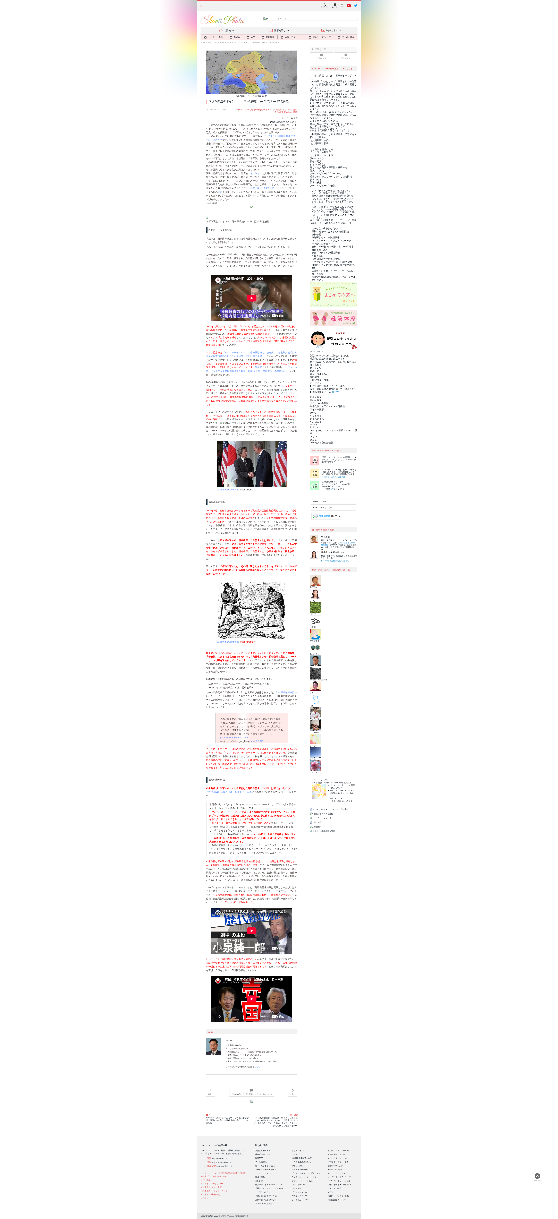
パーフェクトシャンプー (338, 1173)
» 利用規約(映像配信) (210, 1194)
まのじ (313, 412)
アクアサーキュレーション (339, 1185)
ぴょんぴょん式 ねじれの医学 (342, 785)
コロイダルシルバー (320, 374)
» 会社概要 (206, 1180)
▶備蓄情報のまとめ (320, 392)
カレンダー (260, 1181)
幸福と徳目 (317, 255)
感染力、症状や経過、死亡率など (327, 358)
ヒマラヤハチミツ (262, 1192)
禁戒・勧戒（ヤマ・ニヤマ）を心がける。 (332, 124)
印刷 (295, 118)
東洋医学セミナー (347, 543)
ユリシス (314, 436)
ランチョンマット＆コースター (305, 1177)
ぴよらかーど (297, 1188)
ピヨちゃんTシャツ (300, 1200)
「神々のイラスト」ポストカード (269, 1188)
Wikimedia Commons (228, 489)
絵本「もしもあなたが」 (265, 1166)
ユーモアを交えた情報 (321, 442)
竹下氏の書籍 (261, 1162)
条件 (332, 489)
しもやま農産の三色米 (301, 1162)
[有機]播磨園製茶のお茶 (302, 1158)
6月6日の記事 (223, 42)
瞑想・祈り (316, 371)
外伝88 (258, 367)
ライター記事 (317, 409)
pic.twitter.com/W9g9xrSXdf (234, 737)
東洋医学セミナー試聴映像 (326, 237)
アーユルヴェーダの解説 (323, 185)
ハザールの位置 (252, 96)
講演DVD (259, 1158)
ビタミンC (315, 368)
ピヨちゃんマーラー (336, 1154)
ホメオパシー (317, 383)
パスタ (294, 1154)
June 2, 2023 (256, 741)
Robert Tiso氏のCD (336, 1169)
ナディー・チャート (263, 1173)
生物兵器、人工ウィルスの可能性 (327, 406)
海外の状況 (316, 400)
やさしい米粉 (297, 1166)
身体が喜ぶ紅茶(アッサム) (266, 1196)
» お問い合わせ (208, 1198)
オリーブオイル (298, 1151)
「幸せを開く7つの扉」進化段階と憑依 (332, 261)
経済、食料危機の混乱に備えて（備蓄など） (333, 389)
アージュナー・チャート (265, 1169)
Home (203, 42)
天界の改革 (316, 179)
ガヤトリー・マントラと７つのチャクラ (333, 240)
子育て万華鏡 (335, 801)
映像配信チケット (262, 1154)
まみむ (313, 439)
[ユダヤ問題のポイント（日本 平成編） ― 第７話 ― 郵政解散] (251, 72)
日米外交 (258, 109)
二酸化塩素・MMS (319, 380)
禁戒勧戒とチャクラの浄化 (326, 258)
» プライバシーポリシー (212, 1183)
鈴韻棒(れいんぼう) (336, 1166)
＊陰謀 (278, 109)
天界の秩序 (316, 182)
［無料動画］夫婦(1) (320, 140)
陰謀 (295, 112)
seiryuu (238, 109)
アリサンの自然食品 (263, 1203)
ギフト (331, 1192)
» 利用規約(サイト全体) (211, 1187)
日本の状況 (316, 397)
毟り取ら (255, 173)
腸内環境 (314, 377)
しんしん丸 (316, 427)
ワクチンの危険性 (319, 403)
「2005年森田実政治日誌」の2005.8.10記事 (229, 792)
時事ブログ (212, 42)
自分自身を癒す (320, 249)
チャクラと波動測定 (320, 152)
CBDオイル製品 (334, 1188)
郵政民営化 (268, 109)
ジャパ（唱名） (318, 164)
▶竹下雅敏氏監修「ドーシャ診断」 (328, 386)
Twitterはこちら (319, 501)
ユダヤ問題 (248, 109)
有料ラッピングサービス (338, 1196)
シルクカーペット (299, 1185)
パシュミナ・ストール (337, 1158)
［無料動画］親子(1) (320, 143)
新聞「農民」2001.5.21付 (263, 188)
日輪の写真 (316, 161)
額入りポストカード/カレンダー (268, 1185)
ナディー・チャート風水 (302, 1181)
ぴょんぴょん (317, 418)
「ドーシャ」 (326, 173)
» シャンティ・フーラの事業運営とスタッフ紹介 (223, 1173)
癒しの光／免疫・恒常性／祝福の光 (328, 167)
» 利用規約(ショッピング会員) (214, 1191)
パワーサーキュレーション (339, 1181)
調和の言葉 (260, 1177)
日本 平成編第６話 (285, 692)
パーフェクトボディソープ (339, 1177)
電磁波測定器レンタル (337, 1200)
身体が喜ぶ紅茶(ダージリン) (267, 1200)
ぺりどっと (316, 415)
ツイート (280, 118)
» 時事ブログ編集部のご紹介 (214, 1176)
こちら (257, 1067)
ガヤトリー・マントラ (321, 155)
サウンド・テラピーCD (338, 1162)
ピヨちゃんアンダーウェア (339, 1151)
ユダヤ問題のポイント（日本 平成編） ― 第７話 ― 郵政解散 (255, 42)
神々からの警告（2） (323, 243)
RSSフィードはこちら (322, 507)
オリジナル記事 (290, 109)
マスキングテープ (299, 1196)
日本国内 (288, 112)
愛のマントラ (317, 158)
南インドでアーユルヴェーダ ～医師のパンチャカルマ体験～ (340, 793)
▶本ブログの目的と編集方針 (333, 477)
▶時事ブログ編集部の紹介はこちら (335, 561)
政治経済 (279, 112)
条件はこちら (291, 122)
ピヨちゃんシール (299, 1192)
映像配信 (325, 545)
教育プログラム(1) (326, 252)
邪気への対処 (317, 170)
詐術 (220, 192)
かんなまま (316, 421)
